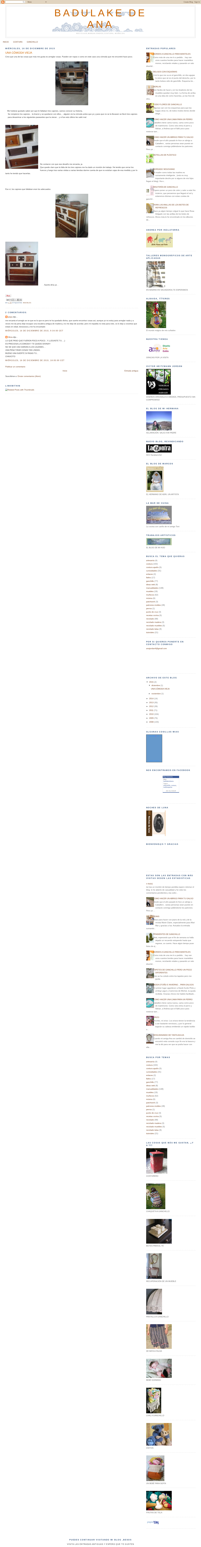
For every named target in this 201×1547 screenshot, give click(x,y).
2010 (151, 714)
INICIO (6, 42)
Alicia (10, 337)
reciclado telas (152, 629)
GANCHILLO (32, 42)
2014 (151, 698)
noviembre (156, 693)
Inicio (65, 371)
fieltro (148, 577)
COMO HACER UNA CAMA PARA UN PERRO (173, 119)
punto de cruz (152, 612)
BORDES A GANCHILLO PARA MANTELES (171, 54)
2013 (151, 702)
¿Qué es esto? (154, 760)
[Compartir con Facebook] (18, 299)
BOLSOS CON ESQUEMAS (165, 72)
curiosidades (151, 571)
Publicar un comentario (15, 367)
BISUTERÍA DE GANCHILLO (165, 187)
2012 (151, 706)
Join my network (171, 791)
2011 (151, 710)
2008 (151, 722)
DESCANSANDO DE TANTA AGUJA (168, 1035)
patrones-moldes (153, 605)
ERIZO (156, 1017)
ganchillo (150, 581)
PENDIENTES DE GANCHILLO (166, 934)
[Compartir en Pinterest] (20, 299)
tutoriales (150, 632)
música (149, 598)
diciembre (156, 685)
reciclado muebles (154, 625)
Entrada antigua (131, 371)
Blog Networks (168, 777)
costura (149, 564)
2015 (151, 682)
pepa (10, 317)
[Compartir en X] (15, 299)
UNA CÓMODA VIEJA (160, 689)
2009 (151, 718)
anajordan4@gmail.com (156, 648)
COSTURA (17, 42)
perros (149, 608)
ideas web (150, 584)
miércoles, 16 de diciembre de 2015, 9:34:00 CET (34, 331)
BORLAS (157, 87)
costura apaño (152, 567)
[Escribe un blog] (13, 299)
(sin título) (148, 884)
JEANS (156, 916)
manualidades (152, 588)
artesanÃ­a (166, 785)
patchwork (150, 602)
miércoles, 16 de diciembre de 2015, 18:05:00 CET (35, 360)
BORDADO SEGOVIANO (164, 169)
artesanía (150, 560)
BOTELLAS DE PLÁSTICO (164, 155)
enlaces (149, 574)
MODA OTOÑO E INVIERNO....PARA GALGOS (173, 985)
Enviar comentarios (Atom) (29, 376)
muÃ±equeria (167, 787)
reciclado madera (153, 622)
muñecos (150, 595)
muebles (27, 303)
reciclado (150, 619)
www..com (154, 736)
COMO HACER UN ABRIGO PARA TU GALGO (173, 137)
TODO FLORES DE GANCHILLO (167, 104)
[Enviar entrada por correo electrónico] (7, 299)
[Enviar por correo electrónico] (10, 299)
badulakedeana (168, 781)
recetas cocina (152, 615)
